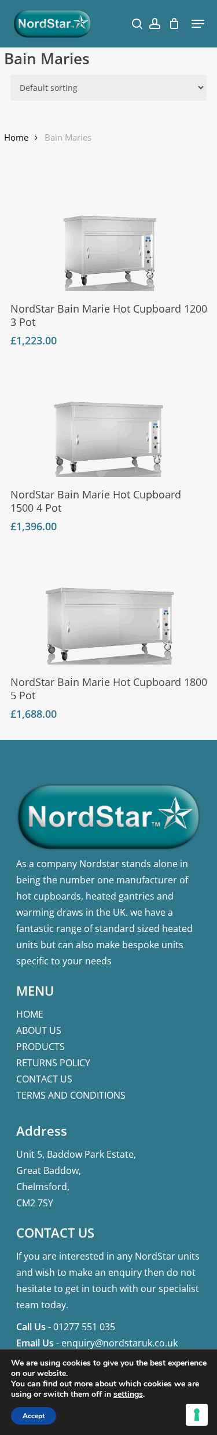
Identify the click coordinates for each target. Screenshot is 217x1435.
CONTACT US (44, 1079)
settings (128, 1394)
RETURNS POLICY (53, 1062)
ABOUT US (38, 1030)
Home (16, 137)
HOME (29, 1014)
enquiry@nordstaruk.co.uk (119, 1343)
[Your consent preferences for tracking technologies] (197, 1415)
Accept (34, 1416)
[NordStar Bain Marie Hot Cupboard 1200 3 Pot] (109, 235)
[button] (198, 24)
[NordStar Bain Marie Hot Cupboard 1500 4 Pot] (108, 421)
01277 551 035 (84, 1326)
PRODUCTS (40, 1046)
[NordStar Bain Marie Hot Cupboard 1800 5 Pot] (109, 608)
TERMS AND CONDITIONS (71, 1095)
